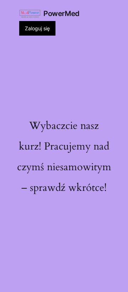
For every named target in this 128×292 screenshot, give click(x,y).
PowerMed (61, 13)
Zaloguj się (37, 28)
